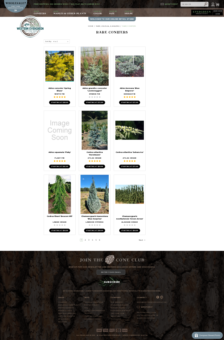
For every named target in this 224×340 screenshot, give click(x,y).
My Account (64, 319)
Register (62, 322)
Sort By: (48, 41)
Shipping (88, 313)
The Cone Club (117, 313)
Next (141, 240)
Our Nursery (117, 302)
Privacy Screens (66, 308)
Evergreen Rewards (120, 310)
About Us (115, 316)
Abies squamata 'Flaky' (60, 152)
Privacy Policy (91, 305)
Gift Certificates (66, 316)
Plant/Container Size (94, 310)
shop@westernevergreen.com (151, 302)
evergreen (202, 12)
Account (213, 4)
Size (113, 12)
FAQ (86, 308)
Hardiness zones (92, 319)
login (217, 13)
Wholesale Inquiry (120, 305)
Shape (129, 12)
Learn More (217, 11)
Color (98, 12)
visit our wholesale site (15, 7)
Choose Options (59, 68)
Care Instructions (93, 316)
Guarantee (116, 319)
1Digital (144, 335)
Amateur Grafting (67, 313)
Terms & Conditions (93, 302)
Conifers (40, 12)
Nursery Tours (118, 308)
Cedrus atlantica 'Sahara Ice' (130, 152)
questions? (171, 4)
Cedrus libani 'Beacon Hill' (59, 216)
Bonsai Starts (65, 310)
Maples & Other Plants (69, 12)
